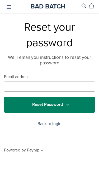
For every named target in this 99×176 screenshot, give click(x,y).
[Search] (84, 5)
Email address (16, 76)
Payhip (33, 150)
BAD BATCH (48, 6)
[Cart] (93, 6)
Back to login (49, 123)
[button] (42, 151)
